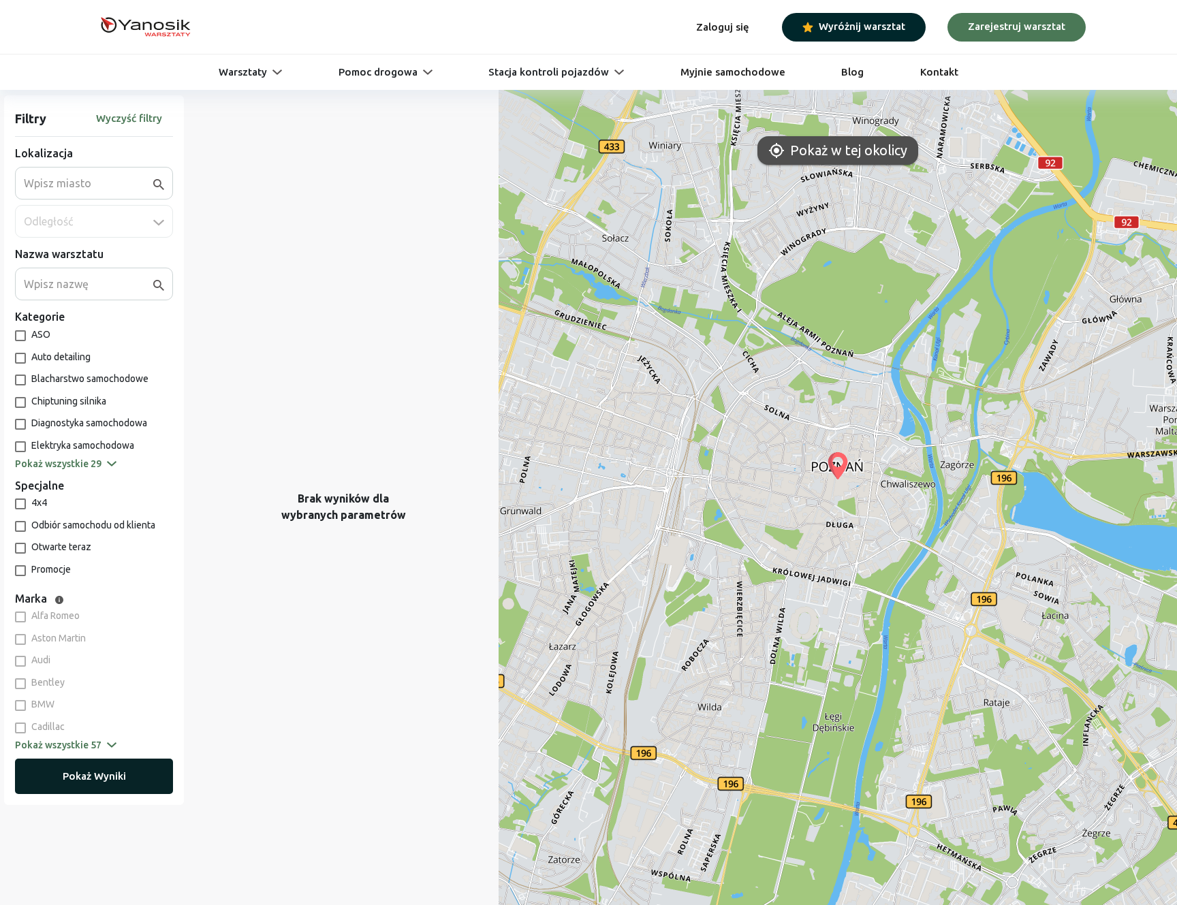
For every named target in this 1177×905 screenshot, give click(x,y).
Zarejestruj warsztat (1016, 26)
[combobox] (88, 183)
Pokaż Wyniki (94, 776)
